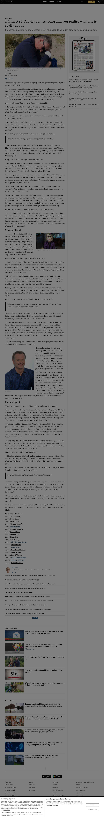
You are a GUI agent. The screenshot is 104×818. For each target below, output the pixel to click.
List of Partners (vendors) (52, 805)
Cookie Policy (7, 810)
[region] (52, 807)
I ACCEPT (92, 804)
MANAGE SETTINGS (92, 809)
